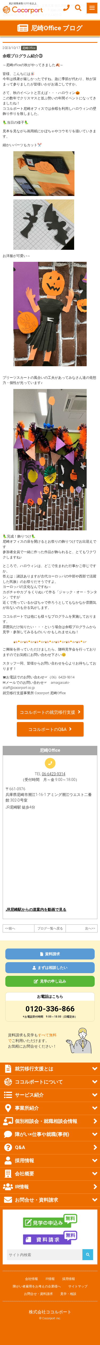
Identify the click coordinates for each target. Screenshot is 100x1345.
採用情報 (68, 1279)
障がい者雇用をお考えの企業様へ (37, 1286)
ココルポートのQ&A (47, 729)
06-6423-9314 (53, 774)
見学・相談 (68, 1294)
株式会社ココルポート (50, 1311)
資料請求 (52, 954)
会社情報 (31, 1279)
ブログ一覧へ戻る (50, 928)
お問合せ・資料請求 (38, 1294)
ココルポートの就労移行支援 (47, 712)
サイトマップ (77, 1286)
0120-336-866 (50, 1008)
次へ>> (90, 928)
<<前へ (10, 928)
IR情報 (50, 1279)
